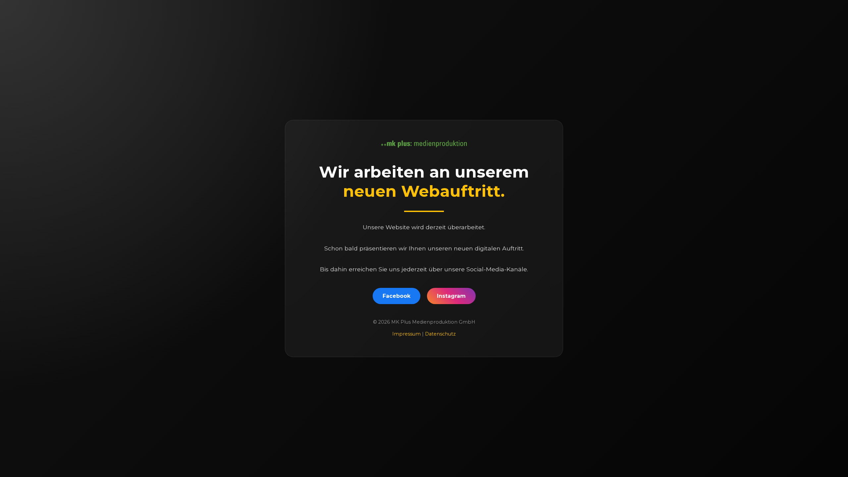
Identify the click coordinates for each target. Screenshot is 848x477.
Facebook (396, 296)
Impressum (407, 334)
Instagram (451, 296)
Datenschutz (440, 334)
